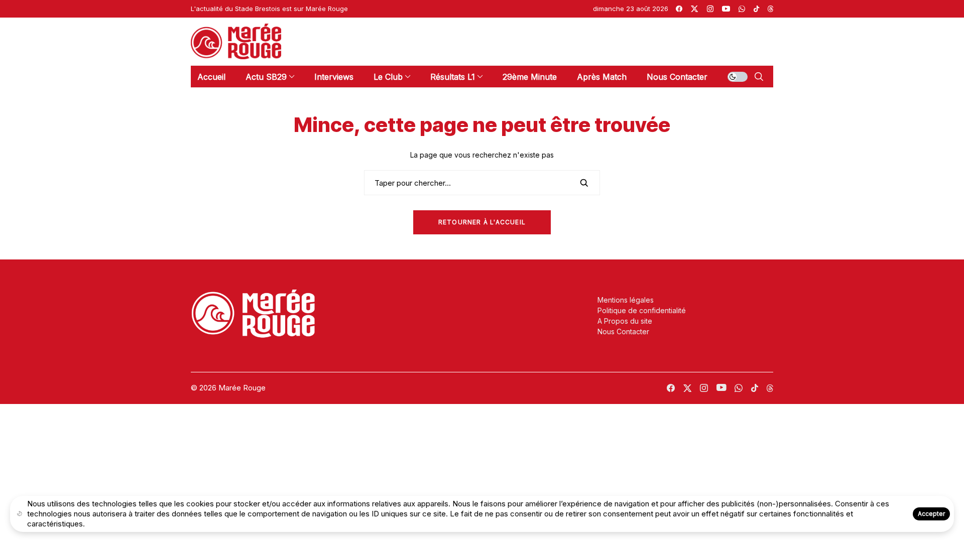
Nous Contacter (623, 331)
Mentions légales (625, 300)
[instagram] (710, 9)
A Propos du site (624, 321)
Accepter (931, 513)
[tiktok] (756, 9)
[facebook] (679, 9)
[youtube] (726, 9)
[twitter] (694, 9)
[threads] (770, 9)
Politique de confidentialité (641, 310)
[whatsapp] (742, 9)
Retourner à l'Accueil (482, 222)
